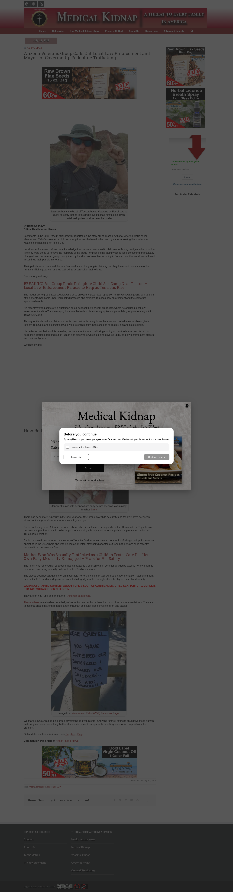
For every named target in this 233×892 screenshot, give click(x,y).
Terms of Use (114, 439)
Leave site (76, 457)
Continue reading (156, 457)
